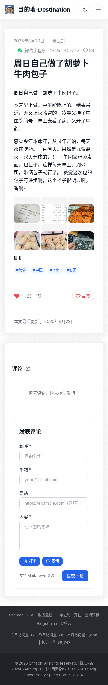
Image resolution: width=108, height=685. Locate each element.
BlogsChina (47, 623)
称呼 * (26, 446)
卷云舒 (58, 40)
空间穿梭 (92, 615)
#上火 (54, 270)
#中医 (38, 270)
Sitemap (16, 615)
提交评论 (75, 575)
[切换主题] (85, 9)
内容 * (26, 516)
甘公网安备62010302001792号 (70, 669)
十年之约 (63, 615)
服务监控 (45, 615)
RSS (30, 615)
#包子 (71, 270)
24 (91, 50)
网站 (24, 493)
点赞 (86, 296)
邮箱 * (26, 469)
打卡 (32, 561)
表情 (55, 561)
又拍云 (66, 623)
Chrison (35, 663)
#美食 (21, 270)
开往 (77, 615)
